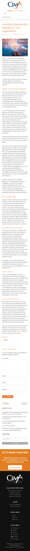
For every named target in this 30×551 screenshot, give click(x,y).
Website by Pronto (19, 547)
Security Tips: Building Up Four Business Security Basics (13, 422)
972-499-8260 (18, 11)
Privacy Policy (9, 547)
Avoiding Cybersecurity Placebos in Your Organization (14, 417)
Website (4, 389)
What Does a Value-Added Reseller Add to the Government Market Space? (15, 429)
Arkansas (14, 517)
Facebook (16, 528)
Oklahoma (15, 519)
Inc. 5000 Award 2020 (8, 426)
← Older (5, 403)
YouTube (15, 537)
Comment (5, 358)
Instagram (16, 539)
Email (4, 383)
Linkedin (15, 532)
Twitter (15, 530)
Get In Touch (15, 467)
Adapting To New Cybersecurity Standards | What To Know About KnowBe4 (15, 413)
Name (4, 376)
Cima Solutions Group (20, 34)
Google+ (15, 534)
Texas (13, 515)
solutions (19, 331)
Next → (25, 403)
